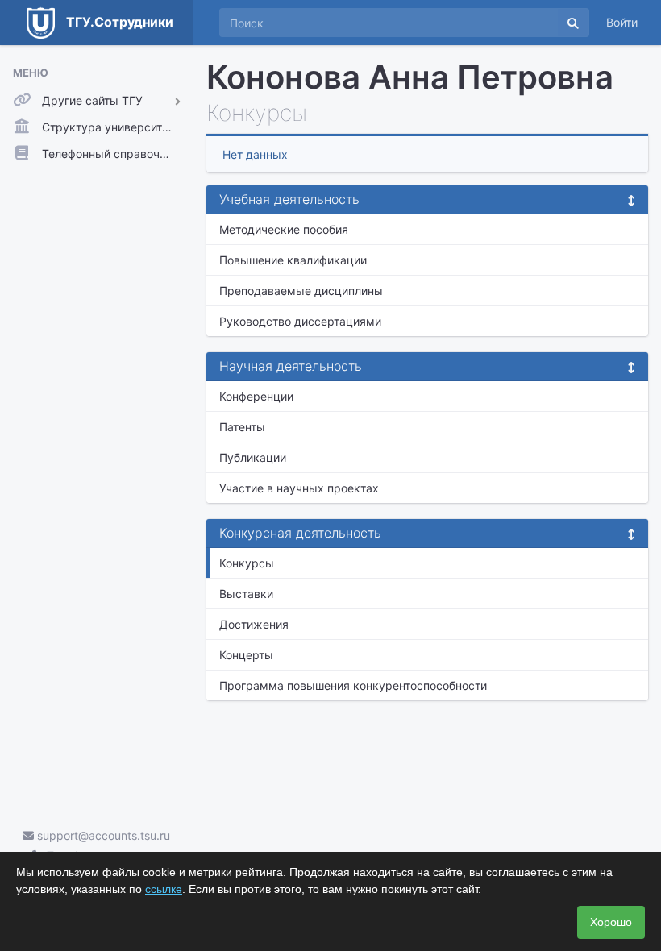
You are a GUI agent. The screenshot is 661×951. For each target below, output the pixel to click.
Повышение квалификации (293, 260)
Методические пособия (283, 229)
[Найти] (573, 22)
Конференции (256, 396)
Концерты (246, 655)
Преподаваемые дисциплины (301, 290)
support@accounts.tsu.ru (102, 835)
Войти (622, 22)
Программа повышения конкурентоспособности (353, 685)
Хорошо (611, 922)
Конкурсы (246, 563)
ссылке (163, 888)
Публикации (252, 457)
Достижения (254, 624)
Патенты (242, 427)
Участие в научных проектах (299, 488)
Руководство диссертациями (300, 321)
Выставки (246, 593)
